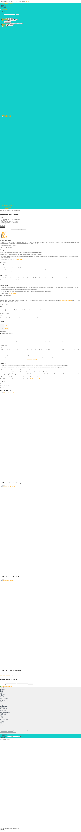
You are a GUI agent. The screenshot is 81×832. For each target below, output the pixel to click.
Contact (29, 729)
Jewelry (3, 18)
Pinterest (14, 732)
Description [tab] (4, 231)
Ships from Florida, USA (4, 727)
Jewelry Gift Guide (3, 708)
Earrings (1, 692)
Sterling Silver (6, 325)
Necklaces (8, 210)
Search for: (2, 14)
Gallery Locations (8, 207)
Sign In (6, 206)
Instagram (2, 732)
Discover (4, 24)
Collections (4, 20)
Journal (1, 715)
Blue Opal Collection (12, 293)
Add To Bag (2, 227)
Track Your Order (3, 700)
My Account (4, 734)
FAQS (1, 701)
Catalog (1, 717)
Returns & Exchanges (4, 703)
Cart (3, 737)
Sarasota (1, 724)
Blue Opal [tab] (4, 232)
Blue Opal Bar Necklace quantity (6, 225)
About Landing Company (32, 359)
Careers (1, 716)
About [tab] (3, 235)
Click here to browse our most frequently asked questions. (11, 318)
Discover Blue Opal (18, 259)
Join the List (30, 684)
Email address (2, 684)
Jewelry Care (2, 705)
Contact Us (7, 208)
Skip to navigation (3, 3)
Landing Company (4, 729)
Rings (1, 693)
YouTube (10, 732)
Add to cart (2, 829)
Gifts (3, 21)
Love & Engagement (6, 23)
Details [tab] (3, 234)
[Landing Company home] (6, 686)
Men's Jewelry (5, 19)
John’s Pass (2, 722)
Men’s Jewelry (2, 694)
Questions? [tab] (4, 233)
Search (17, 14)
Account (4, 7)
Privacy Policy (24, 729)
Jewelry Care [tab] (4, 236)
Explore (3, 25)
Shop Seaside (27, 1)
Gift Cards (2, 696)
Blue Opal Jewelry (14, 229)
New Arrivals (2, 689)
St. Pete (1, 723)
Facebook (7, 732)
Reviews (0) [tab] (4, 237)
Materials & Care (3, 713)
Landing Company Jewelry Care (35, 378)
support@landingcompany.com (66, 300)
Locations (4, 5)
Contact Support (3, 707)
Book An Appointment (4, 725)
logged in (6, 387)
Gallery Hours (2, 726)
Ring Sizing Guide (3, 706)
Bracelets (1, 691)
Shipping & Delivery (4, 702)
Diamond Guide (3, 714)
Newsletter (4, 6)
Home (1, 210)
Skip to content (10, 3)
